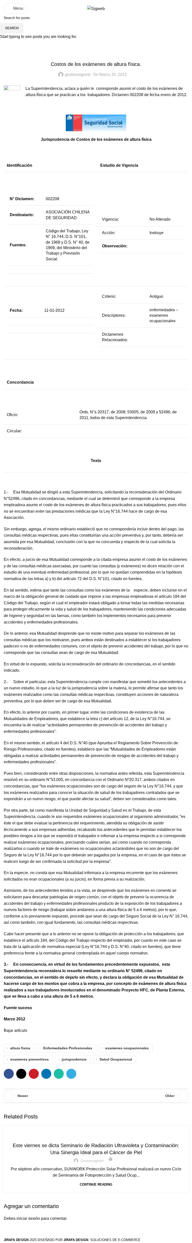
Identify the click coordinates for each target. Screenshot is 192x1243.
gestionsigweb (92, 1161)
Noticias (96, 1135)
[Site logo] (96, 8)
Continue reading (96, 1184)
